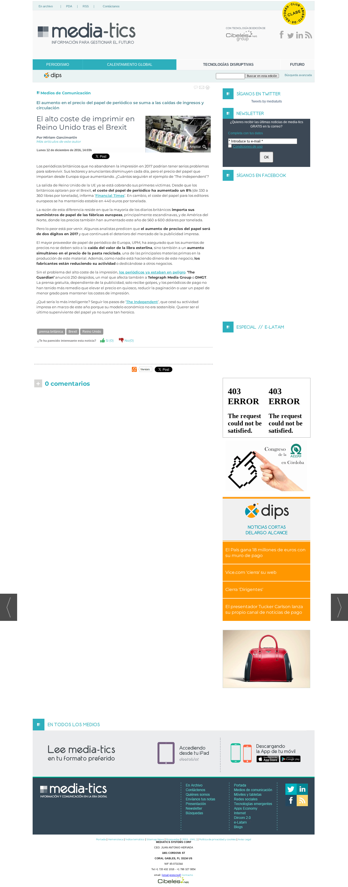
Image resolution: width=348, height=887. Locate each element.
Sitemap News (155, 839)
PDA (69, 6)
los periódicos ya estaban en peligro (152, 272)
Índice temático (134, 839)
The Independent (142, 302)
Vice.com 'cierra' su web (250, 572)
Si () (109, 340)
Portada (101, 839)
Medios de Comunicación (66, 93)
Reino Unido (91, 332)
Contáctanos (111, 6)
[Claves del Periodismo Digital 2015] (266, 466)
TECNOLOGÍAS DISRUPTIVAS (228, 65)
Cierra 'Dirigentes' (244, 589)
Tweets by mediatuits (266, 101)
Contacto (187, 874)
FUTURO (297, 65)
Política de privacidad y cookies (217, 839)
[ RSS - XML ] (189, 839)
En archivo (46, 6)
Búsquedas (172, 839)
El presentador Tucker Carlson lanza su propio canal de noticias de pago (264, 609)
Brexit (73, 332)
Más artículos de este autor (58, 141)
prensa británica (51, 332)
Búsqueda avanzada (298, 75)
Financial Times (110, 196)
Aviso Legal (244, 839)
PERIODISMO (57, 65)
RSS (86, 6)
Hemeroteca (115, 839)
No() (129, 340)
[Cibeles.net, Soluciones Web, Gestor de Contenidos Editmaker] (173, 881)
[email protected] (171, 875)
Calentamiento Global (129, 65)
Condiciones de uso (248, 146)
